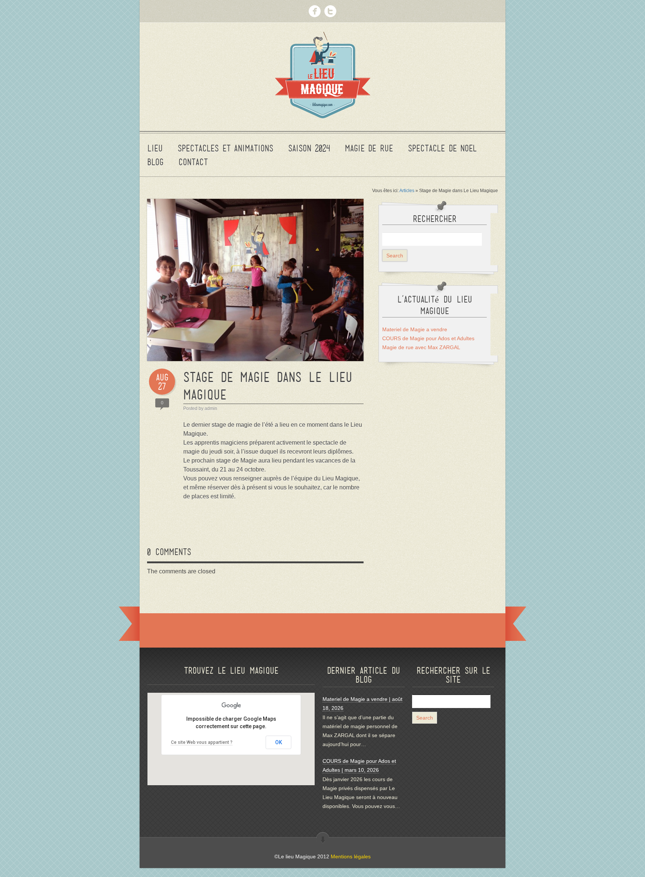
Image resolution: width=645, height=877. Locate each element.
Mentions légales (351, 856)
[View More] (322, 838)
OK (278, 742)
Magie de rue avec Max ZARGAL (421, 347)
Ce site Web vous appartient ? (202, 742)
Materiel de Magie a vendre (414, 329)
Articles (406, 190)
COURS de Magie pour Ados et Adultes (428, 338)
